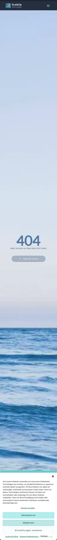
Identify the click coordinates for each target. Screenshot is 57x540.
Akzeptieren (28, 515)
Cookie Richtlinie (11, 536)
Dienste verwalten (28, 508)
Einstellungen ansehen (28, 530)
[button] (52, 476)
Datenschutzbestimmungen (30, 536)
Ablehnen (28, 522)
